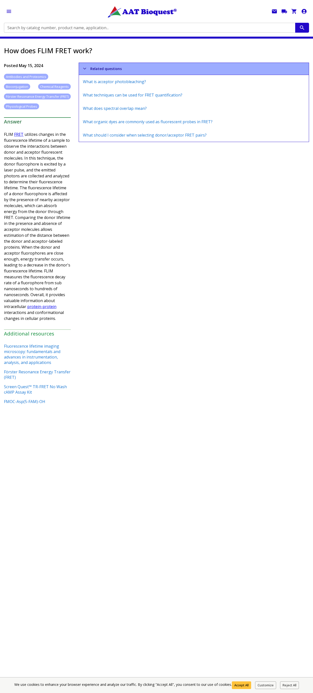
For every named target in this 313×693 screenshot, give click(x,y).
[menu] (9, 11)
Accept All (241, 685)
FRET (19, 134)
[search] (302, 28)
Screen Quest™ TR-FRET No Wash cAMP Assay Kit (35, 389)
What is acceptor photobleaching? (114, 81)
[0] (294, 11)
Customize (266, 685)
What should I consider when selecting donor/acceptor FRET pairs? (145, 135)
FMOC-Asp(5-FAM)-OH (24, 401)
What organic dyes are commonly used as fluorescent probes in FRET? (148, 121)
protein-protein (41, 306)
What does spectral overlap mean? (115, 108)
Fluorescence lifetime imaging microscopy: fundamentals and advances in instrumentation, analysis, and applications (32, 354)
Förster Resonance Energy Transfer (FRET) (37, 374)
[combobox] (149, 27)
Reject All (289, 685)
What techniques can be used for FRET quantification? (132, 95)
